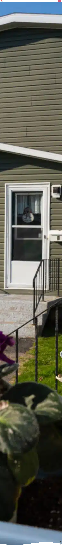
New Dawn (5, 1)
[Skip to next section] (60, 543)
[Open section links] (60, 541)
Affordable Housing (10, 1)
